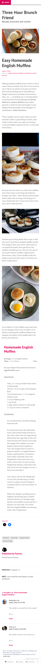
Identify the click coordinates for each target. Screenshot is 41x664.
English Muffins (24, 538)
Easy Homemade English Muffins (17, 62)
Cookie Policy (6, 656)
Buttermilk (14, 538)
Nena (10, 627)
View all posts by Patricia (10, 557)
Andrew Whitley (17, 102)
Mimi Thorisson (19, 110)
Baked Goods (13, 73)
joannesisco (12, 600)
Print (35, 361)
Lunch (34, 73)
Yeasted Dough (7, 541)
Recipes (4, 75)
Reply (11, 619)
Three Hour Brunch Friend (19, 14)
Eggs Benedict (10, 370)
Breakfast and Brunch (25, 73)
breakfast (6, 538)
